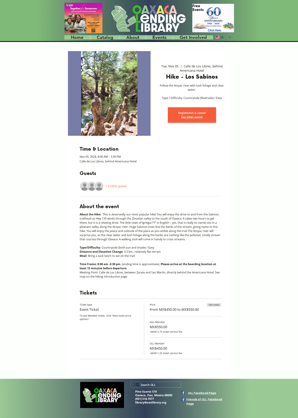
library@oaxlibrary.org (150, 402)
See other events (192, 117)
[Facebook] (183, 392)
